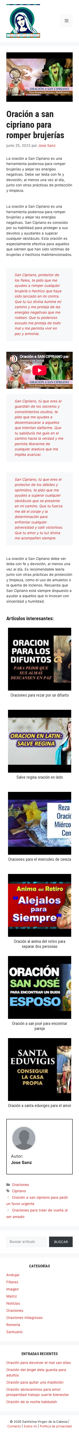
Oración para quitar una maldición (34, 1382)
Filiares (12, 1282)
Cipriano (19, 1191)
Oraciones (20, 1185)
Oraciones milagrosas (24, 1318)
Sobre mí (30, 1426)
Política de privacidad (56, 1426)
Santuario (14, 1332)
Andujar (13, 1275)
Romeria (13, 1325)
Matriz (11, 1296)
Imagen (12, 1289)
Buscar (61, 1242)
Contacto (14, 1426)
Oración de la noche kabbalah (31, 1402)
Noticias (13, 1303)
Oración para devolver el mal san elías (38, 1363)
